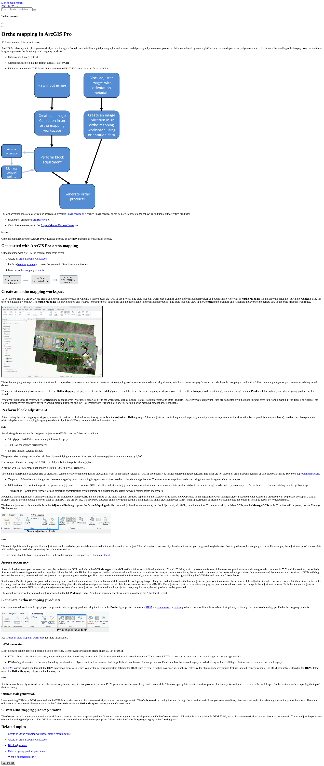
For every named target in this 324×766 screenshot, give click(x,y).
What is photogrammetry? (22, 756)
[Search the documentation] (34, 9)
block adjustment (26, 264)
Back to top (8, 763)
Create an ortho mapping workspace (25, 637)
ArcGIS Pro (8, 5)
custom (177, 607)
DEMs (9, 668)
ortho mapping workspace (33, 258)
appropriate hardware (308, 473)
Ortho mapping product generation (26, 751)
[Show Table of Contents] (2, 26)
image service (74, 213)
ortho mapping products (31, 270)
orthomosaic (163, 607)
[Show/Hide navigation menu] (16, 6)
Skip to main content (12, 2)
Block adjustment (100, 555)
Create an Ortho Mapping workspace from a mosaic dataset (39, 733)
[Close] (2, 23)
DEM (149, 607)
